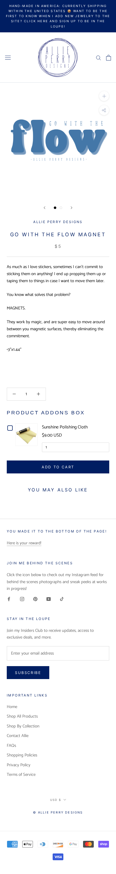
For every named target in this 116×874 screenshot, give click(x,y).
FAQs (11, 746)
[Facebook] (9, 599)
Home (12, 707)
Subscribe (28, 672)
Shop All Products (22, 716)
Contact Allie (17, 736)
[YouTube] (48, 599)
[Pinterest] (35, 599)
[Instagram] (22, 599)
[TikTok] (62, 599)
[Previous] (44, 207)
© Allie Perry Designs (58, 812)
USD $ (55, 799)
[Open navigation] (8, 57)
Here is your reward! (24, 543)
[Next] (71, 207)
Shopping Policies (22, 755)
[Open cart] (108, 57)
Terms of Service (21, 775)
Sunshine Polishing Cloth (65, 427)
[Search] (98, 57)
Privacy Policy (18, 765)
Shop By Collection (23, 726)
